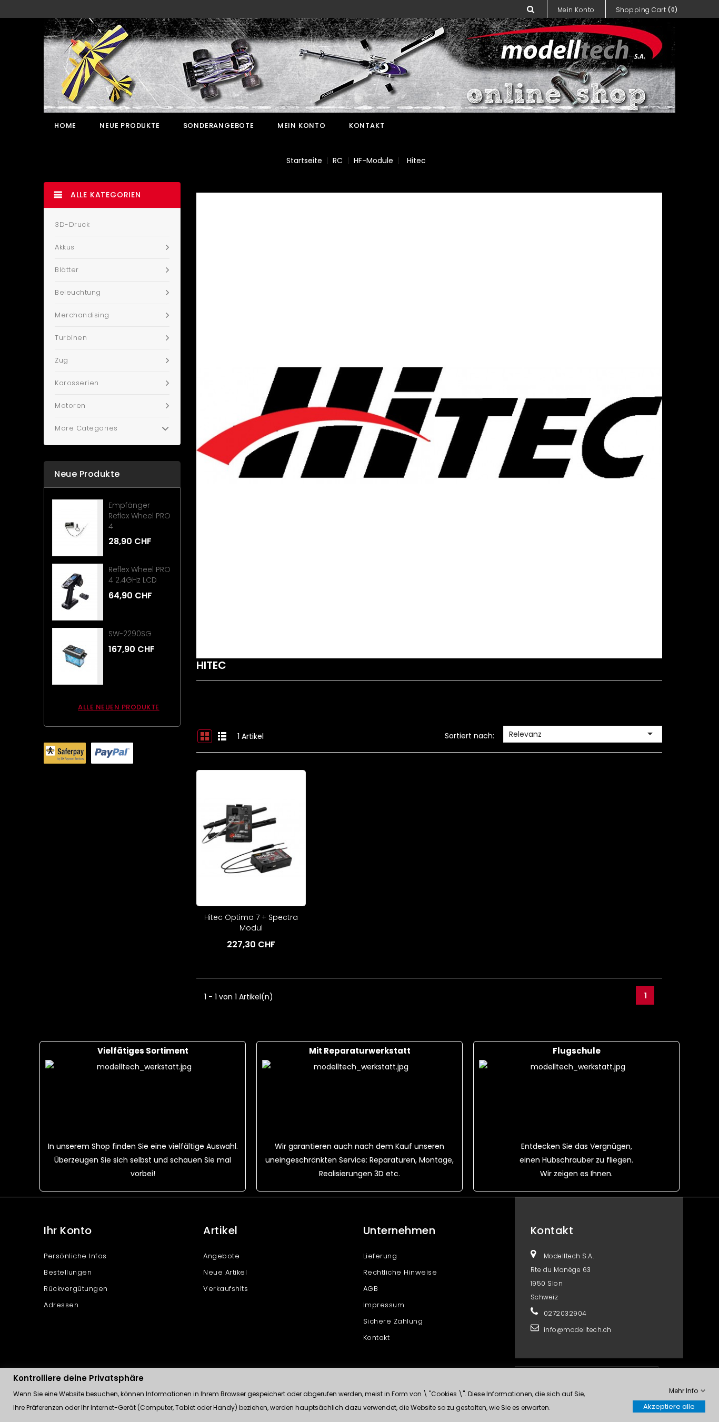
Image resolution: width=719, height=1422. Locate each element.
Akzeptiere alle (669, 1406)
